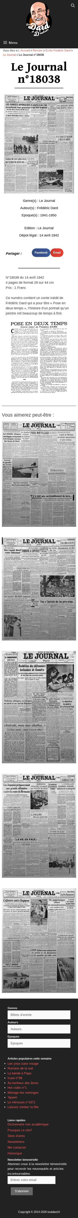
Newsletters (16, 1142)
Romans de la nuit (20, 1068)
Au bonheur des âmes (23, 1083)
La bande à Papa (19, 1073)
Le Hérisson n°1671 (21, 1102)
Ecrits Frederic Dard (57, 50)
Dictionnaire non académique (28, 1124)
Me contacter (17, 1147)
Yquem (12, 1097)
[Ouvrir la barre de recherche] (73, 5)
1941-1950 (48, 215)
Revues (37, 50)
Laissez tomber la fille (23, 1107)
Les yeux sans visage (23, 1063)
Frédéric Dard (47, 208)
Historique (15, 1153)
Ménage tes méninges (23, 1092)
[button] (41, 252)
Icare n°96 (15, 1078)
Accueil (25, 50)
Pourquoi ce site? (20, 1130)
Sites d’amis (16, 1136)
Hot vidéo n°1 (17, 1088)
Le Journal (9, 54)
